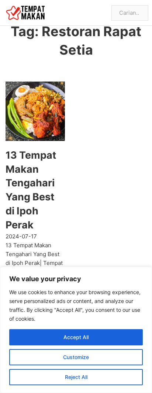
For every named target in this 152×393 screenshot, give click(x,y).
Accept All (76, 337)
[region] (76, 330)
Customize (76, 357)
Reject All (76, 377)
